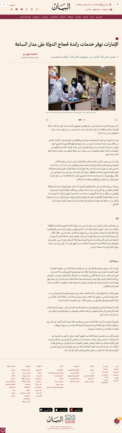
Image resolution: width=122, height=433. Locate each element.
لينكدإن (116, 369)
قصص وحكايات (25, 393)
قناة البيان (54, 17)
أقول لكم (39, 396)
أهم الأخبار (60, 370)
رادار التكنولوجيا (74, 378)
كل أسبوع (39, 390)
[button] (115, 120)
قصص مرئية (59, 381)
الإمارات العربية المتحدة (55, 373)
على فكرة (39, 384)
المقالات (70, 17)
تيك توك (115, 381)
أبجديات (39, 376)
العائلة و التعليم (10, 384)
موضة (13, 370)
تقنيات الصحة (75, 373)
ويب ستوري (59, 384)
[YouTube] (16, 9)
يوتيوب (116, 378)
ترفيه (13, 393)
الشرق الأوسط (58, 376)
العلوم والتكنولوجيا (73, 370)
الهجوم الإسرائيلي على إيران (54, 387)
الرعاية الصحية (10, 381)
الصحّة (13, 378)
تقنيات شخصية (74, 381)
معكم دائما (38, 378)
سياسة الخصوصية (104, 381)
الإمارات (78, 17)
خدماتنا (105, 369)
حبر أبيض (38, 381)
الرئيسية (99, 17)
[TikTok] (11, 9)
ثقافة (13, 376)
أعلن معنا (105, 372)
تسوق (13, 396)
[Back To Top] (119, 426)
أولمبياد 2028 (26, 381)
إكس (116, 366)
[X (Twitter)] (32, 9)
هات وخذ (39, 393)
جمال (13, 373)
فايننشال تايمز (25, 17)
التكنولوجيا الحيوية (73, 376)
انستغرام (115, 375)
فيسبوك (115, 372)
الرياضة (62, 17)
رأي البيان (39, 370)
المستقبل (91, 378)
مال (93, 373)
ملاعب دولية (26, 376)
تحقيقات (27, 396)
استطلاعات (26, 399)
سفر (13, 390)
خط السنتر (38, 387)
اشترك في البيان (104, 376)
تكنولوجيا (36, 17)
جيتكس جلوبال (89, 381)
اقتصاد (85, 17)
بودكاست (44, 17)
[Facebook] (37, 9)
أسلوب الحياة (11, 366)
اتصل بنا (105, 366)
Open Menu (117, 4)
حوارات (28, 390)
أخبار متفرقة (26, 401)
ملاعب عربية (26, 373)
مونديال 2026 (25, 378)
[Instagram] (22, 9)
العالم (61, 378)
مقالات (39, 373)
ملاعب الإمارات (25, 370)
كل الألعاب (27, 387)
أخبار (92, 17)
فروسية (27, 384)
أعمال (92, 370)
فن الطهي (12, 387)
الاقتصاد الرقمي (89, 376)
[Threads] (27, 9)
